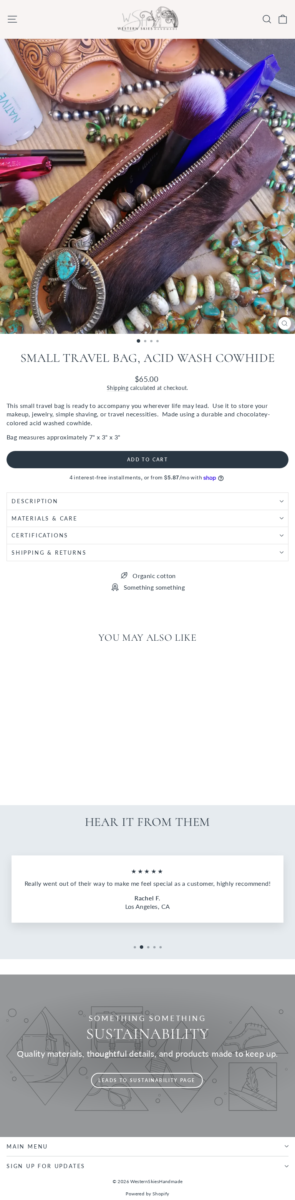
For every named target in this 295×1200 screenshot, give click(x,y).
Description (35, 501)
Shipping (117, 388)
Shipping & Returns (49, 552)
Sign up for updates (46, 1166)
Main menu (27, 1146)
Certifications (40, 535)
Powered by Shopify (147, 1194)
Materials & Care (45, 518)
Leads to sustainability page (146, 1080)
